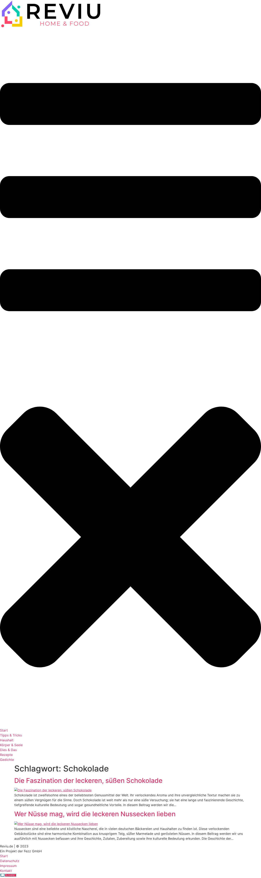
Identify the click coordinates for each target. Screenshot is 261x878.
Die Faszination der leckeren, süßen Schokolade (88, 780)
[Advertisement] (74, 38)
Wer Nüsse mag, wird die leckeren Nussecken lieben (95, 814)
